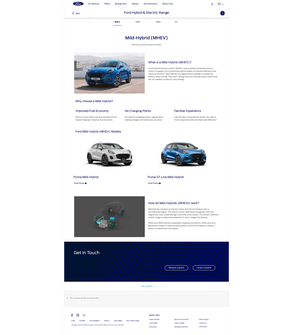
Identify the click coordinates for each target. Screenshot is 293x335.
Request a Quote (176, 268)
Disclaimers (146, 286)
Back (77, 13)
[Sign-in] (212, 4)
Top (231, 324)
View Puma (79, 183)
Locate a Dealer (204, 268)
